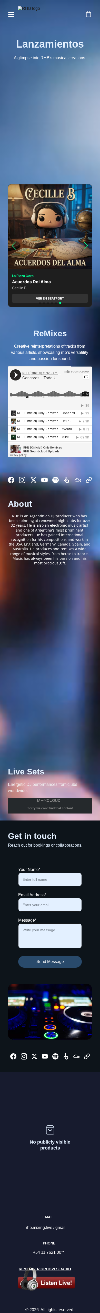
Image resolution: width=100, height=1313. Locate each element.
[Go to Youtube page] (44, 480)
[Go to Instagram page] (22, 480)
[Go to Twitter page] (33, 480)
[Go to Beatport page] (66, 480)
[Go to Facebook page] (11, 480)
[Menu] (11, 14)
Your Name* (29, 869)
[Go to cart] (88, 14)
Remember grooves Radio (45, 1269)
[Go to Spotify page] (55, 480)
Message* (27, 920)
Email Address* (32, 895)
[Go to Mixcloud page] (78, 480)
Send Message (50, 961)
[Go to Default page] (89, 480)
